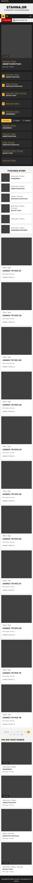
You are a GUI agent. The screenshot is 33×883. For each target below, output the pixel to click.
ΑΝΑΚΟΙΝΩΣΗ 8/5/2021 (19, 230)
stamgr (12, 66)
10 (17, 732)
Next (22, 734)
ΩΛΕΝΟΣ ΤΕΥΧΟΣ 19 (12, 673)
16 (17, 734)
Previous (6, 732)
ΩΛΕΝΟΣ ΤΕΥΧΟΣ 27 (12, 271)
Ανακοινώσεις (10, 74)
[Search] (30, 16)
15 (14, 734)
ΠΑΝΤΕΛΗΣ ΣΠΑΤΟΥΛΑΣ (14, 86)
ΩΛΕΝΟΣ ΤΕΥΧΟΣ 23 (12, 449)
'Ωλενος (5, 267)
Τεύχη (9, 267)
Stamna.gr (16, 7)
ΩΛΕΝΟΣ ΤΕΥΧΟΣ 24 (12, 405)
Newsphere (24, 879)
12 (25, 732)
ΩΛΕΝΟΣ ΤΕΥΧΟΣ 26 (12, 315)
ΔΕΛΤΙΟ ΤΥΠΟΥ (11, 95)
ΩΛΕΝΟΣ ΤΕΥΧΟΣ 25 (12, 360)
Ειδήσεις (16, 74)
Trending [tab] (27, 120)
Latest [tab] (7, 120)
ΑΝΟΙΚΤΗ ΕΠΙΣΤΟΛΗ (19, 20)
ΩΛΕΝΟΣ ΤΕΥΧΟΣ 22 (12, 494)
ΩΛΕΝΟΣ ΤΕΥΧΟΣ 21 (12, 584)
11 (21, 732)
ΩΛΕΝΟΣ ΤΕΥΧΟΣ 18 (12, 718)
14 (10, 734)
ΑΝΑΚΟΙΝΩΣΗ (10, 114)
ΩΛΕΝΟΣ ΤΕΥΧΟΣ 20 (12, 628)
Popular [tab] (17, 120)
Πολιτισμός (14, 84)
